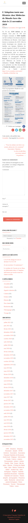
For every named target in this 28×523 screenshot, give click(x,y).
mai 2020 (7, 348)
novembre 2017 (8, 394)
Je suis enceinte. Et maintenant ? (13, 265)
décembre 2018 (8, 377)
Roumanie (6, 484)
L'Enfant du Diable (19, 465)
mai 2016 (7, 420)
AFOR (23, 28)
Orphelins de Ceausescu (11, 476)
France (16, 463)
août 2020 (7, 342)
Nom (4, 198)
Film (11, 463)
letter (5, 467)
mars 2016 (7, 426)
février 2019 (7, 374)
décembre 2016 (8, 407)
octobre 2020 (8, 338)
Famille (7, 463)
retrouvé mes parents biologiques (15, 481)
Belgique (14, 457)
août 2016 (7, 413)
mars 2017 (7, 397)
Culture (6, 293)
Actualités (5, 138)
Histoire (6, 300)
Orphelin (20, 471)
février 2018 (7, 387)
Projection (22, 478)
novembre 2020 (8, 335)
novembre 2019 (8, 358)
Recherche (12, 480)
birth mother (21, 457)
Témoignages (8, 310)
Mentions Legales (14, 519)
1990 (7, 449)
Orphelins (21, 473)
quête (6, 480)
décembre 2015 (8, 436)
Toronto (13, 484)
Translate (18, 238)
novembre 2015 (8, 439)
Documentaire (8, 461)
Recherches (7, 306)
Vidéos (12, 486)
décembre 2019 (8, 355)
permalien (21, 138)
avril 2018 (7, 381)
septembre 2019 (8, 364)
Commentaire (5, 169)
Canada (8, 459)
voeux (17, 486)
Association (13, 453)
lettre (9, 467)
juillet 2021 (7, 322)
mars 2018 (7, 384)
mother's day (15, 469)
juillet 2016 (7, 416)
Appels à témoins (9, 290)
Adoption (7, 287)
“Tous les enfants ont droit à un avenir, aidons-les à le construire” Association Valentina (14, 147)
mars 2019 (7, 371)
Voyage (6, 313)
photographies (13, 478)
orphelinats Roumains (10, 473)
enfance (16, 461)
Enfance (6, 297)
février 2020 (7, 351)
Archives (6, 453)
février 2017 (7, 400)
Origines (14, 471)
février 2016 (7, 429)
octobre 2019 (8, 361)
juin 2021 (7, 325)
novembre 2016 (8, 410)
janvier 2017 (7, 403)
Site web (4, 212)
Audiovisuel (6, 457)
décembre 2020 (8, 332)
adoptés (15, 451)
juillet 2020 (7, 345)
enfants (22, 461)
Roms (20, 482)
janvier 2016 (7, 433)
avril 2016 (7, 423)
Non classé (7, 303)
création (19, 459)
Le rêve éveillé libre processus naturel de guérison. (20, 153)
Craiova (14, 459)
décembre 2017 (8, 390)
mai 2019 (7, 368)
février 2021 (7, 329)
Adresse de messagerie (5, 205)
